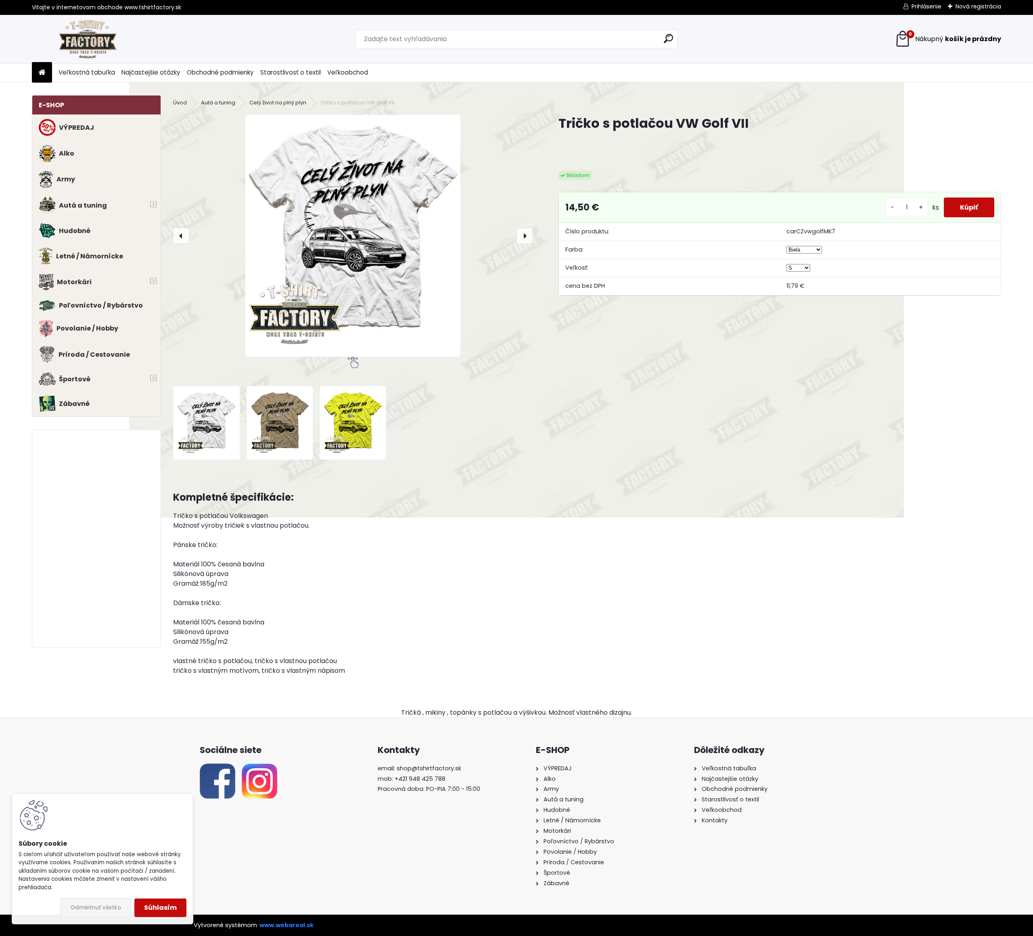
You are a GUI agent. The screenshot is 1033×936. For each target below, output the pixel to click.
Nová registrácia (978, 6)
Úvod (180, 102)
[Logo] (87, 39)
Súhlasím (160, 907)
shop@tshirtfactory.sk (429, 768)
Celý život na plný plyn (277, 102)
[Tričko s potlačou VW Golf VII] (353, 236)
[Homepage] (42, 73)
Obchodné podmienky (220, 72)
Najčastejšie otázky (150, 72)
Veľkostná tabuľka (87, 72)
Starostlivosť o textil (290, 72)
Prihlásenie (926, 6)
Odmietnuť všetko (96, 907)
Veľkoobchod (347, 72)
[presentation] (181, 236)
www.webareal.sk (286, 925)
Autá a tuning (218, 102)
